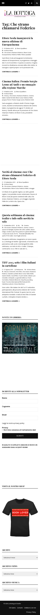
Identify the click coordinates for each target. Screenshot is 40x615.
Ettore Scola (27, 52)
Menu (3, 3)
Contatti (20, 608)
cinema (26, 186)
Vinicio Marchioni (19, 284)
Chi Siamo (12, 608)
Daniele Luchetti (13, 274)
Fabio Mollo (30, 274)
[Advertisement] (20, 144)
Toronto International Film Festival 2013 (18, 282)
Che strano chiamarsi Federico (13, 52)
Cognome (6, 406)
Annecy (6, 96)
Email (4, 415)
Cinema (26, 225)
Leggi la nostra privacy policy (13, 423)
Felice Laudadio (26, 55)
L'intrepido (11, 278)
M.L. (19, 225)
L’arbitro (27, 230)
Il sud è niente (23, 276)
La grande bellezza (21, 278)
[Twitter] (28, 3)
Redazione (19, 269)
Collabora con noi (30, 608)
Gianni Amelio (6, 276)
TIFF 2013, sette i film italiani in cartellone (19, 264)
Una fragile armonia (20, 236)
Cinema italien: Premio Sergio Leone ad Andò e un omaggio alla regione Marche (19, 84)
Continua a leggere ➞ (11, 72)
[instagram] (32, 3)
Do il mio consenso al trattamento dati (19, 430)
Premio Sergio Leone (18, 100)
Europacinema (6, 55)
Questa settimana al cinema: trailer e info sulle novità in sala (18, 218)
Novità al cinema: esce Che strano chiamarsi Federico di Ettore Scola (19, 175)
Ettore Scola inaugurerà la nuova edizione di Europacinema (17, 41)
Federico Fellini (16, 55)
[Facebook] (26, 3)
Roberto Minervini (14, 280)
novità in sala (10, 232)
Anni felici (19, 272)
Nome (4, 398)
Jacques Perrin (6, 100)
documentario (6, 188)
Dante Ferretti (10, 98)
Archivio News (8, 50)
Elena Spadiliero (22, 48)
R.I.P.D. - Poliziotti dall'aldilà (22, 234)
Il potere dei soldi (19, 230)
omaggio (31, 188)
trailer (11, 236)
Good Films (14, 276)
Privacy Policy (31, 612)
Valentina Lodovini (8, 284)
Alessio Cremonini (9, 272)
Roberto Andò (29, 100)
